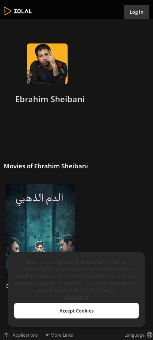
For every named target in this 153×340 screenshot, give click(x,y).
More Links (62, 335)
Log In (136, 12)
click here (76, 297)
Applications (25, 335)
